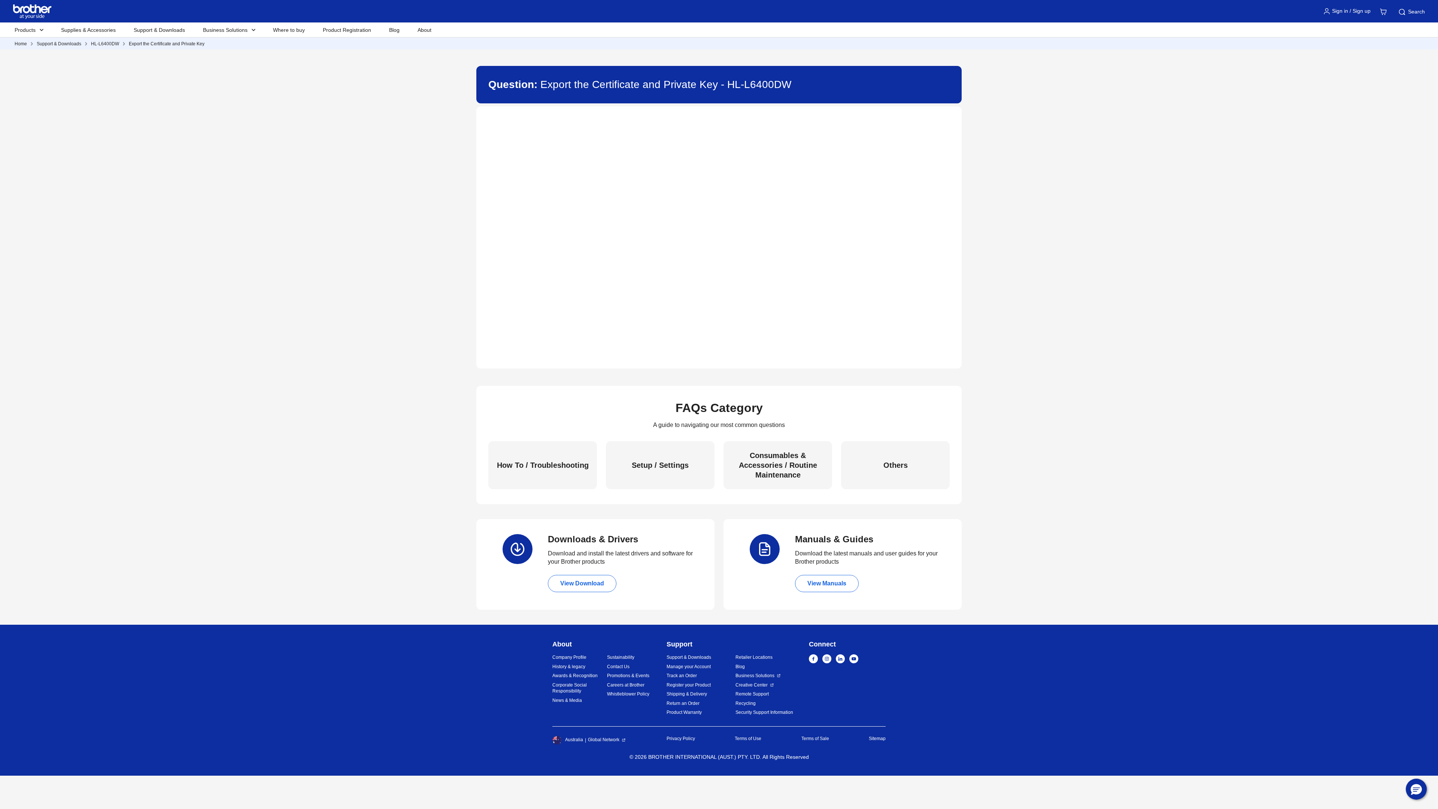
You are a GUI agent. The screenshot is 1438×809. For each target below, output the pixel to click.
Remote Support (752, 694)
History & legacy (568, 666)
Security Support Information (764, 712)
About (424, 30)
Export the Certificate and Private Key (166, 43)
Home (21, 43)
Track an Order (682, 675)
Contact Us (618, 666)
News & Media (567, 700)
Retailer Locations (754, 657)
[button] (1416, 789)
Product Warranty (684, 712)
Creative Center (751, 685)
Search (1416, 12)
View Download (582, 583)
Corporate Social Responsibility (569, 688)
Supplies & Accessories (88, 30)
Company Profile (569, 657)
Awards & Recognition (575, 675)
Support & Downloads (159, 30)
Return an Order (683, 703)
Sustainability (620, 657)
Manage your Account (689, 666)
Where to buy (289, 30)
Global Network (603, 739)
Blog (394, 30)
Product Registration (347, 30)
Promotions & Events (628, 675)
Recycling (745, 703)
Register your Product (689, 685)
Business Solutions (754, 675)
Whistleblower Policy (628, 694)
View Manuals (826, 583)
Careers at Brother (625, 685)
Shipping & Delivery (687, 694)
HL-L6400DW (105, 43)
